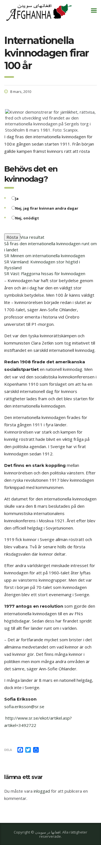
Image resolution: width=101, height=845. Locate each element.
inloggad (42, 791)
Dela (8, 750)
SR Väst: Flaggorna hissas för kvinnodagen (44, 273)
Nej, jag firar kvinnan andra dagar (46, 208)
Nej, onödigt (27, 218)
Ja (17, 198)
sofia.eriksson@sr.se (24, 706)
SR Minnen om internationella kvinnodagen (44, 255)
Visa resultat (32, 237)
